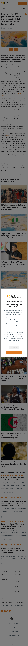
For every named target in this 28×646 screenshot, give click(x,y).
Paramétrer (14, 347)
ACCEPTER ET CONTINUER (14, 352)
